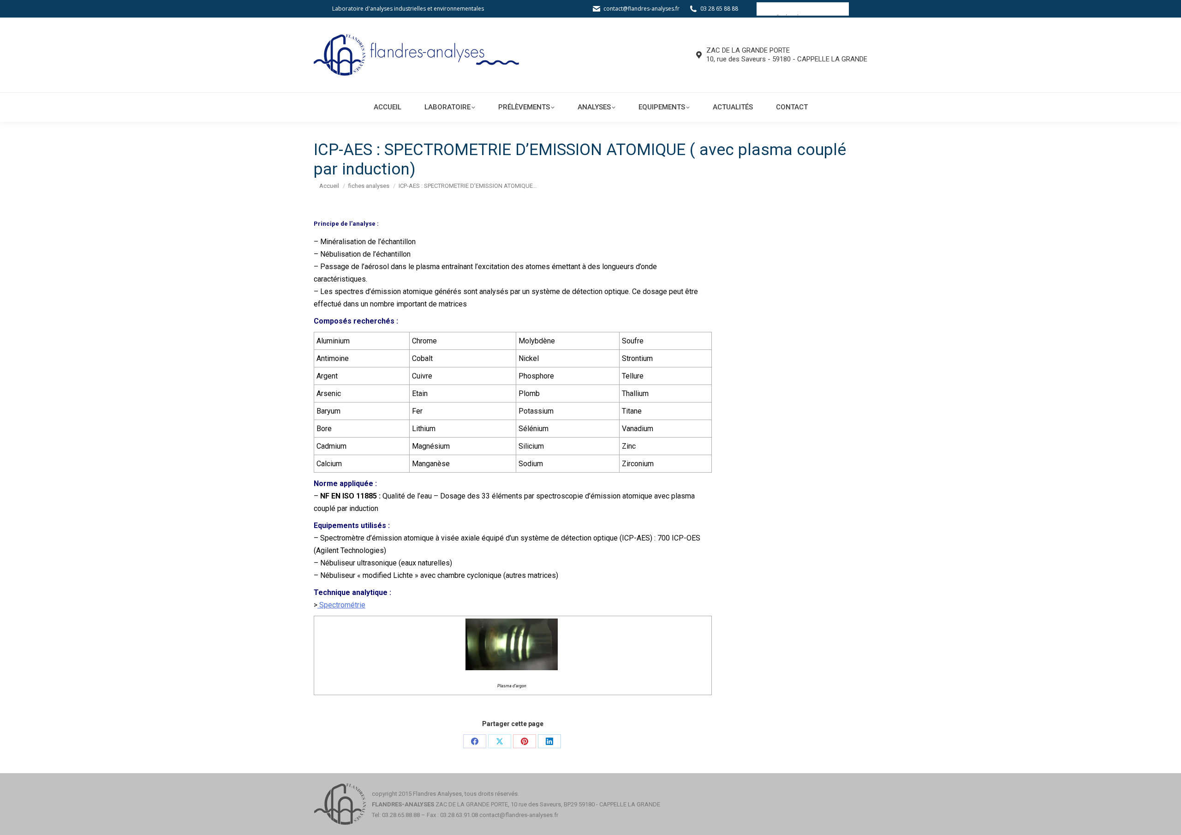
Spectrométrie (341, 605)
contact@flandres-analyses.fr (641, 8)
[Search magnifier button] (763, 8)
